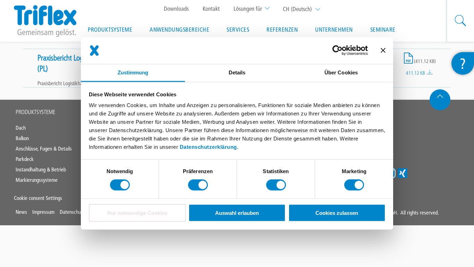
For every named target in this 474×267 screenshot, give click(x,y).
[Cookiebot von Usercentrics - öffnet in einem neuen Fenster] (337, 50)
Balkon (22, 138)
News (21, 212)
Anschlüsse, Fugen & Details (44, 148)
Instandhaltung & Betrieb (41, 169)
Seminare (383, 29)
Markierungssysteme (37, 180)
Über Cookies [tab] (341, 72)
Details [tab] (237, 72)
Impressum (43, 212)
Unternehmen (334, 29)
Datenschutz (72, 212)
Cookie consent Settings (38, 198)
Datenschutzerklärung (208, 147)
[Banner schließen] (383, 50)
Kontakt (211, 8)
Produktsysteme (110, 29)
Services (238, 29)
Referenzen (282, 29)
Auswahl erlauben (237, 213)
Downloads (176, 8)
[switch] (198, 185)
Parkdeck (25, 159)
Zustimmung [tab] (133, 72)
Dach (21, 127)
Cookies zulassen (336, 213)
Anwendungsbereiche (179, 29)
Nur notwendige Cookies (137, 213)
